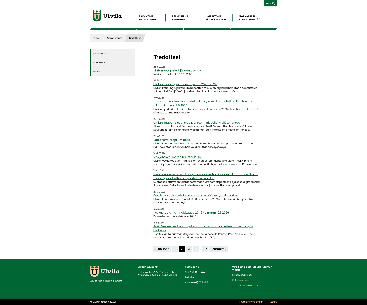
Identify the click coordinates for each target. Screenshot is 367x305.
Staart (273, 301)
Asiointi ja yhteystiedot (148, 18)
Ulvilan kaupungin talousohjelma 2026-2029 (185, 84)
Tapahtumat (100, 53)
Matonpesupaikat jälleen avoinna (177, 70)
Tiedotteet (99, 62)
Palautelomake (240, 280)
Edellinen (162, 249)
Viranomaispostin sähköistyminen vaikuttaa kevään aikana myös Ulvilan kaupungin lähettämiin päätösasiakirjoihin (205, 176)
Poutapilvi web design (251, 301)
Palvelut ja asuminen (180, 18)
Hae (269, 4)
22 (205, 249)
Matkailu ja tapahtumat (249, 18)
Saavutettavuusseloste (245, 285)
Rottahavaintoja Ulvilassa (171, 140)
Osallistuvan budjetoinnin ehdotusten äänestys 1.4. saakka (195, 195)
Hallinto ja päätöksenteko (215, 18)
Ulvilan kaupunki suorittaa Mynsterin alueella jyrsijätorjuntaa (196, 123)
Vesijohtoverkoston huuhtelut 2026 (178, 157)
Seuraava (218, 249)
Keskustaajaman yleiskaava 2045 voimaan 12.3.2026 (191, 213)
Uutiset (97, 71)
